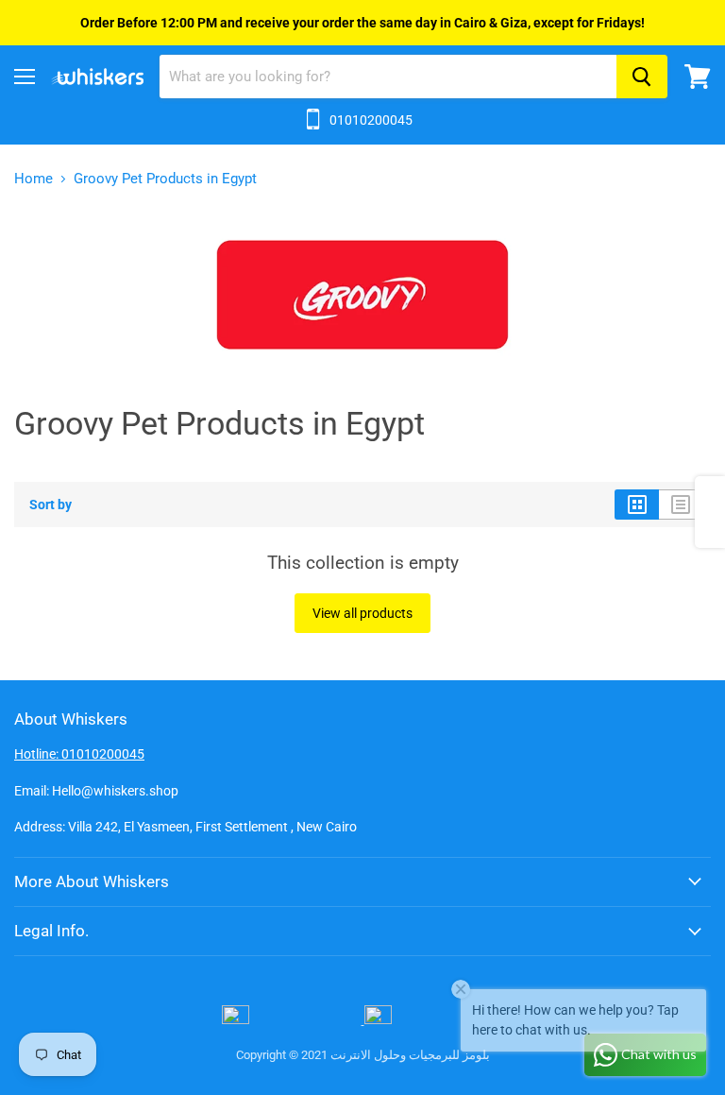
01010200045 (371, 120)
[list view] (681, 504)
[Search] (641, 76)
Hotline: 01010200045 (79, 753)
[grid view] (637, 504)
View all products (362, 613)
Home (33, 179)
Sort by (50, 504)
